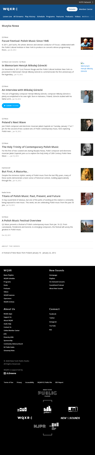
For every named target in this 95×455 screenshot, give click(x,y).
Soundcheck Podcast (56, 285)
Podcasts (69, 16)
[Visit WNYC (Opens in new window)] (22, 409)
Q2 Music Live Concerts (10, 62)
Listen (12, 105)
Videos (78, 16)
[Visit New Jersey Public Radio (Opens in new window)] (25, 426)
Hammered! (6, 168)
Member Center (86, 9)
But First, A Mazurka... (15, 171)
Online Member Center (12, 330)
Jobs (5, 334)
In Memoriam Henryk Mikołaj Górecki (24, 65)
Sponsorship (8, 340)
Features (60, 16)
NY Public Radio (9, 347)
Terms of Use (8, 382)
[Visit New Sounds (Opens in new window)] (70, 418)
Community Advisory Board (13, 344)
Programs (50, 16)
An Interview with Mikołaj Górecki (22, 90)
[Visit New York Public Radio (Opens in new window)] (47, 393)
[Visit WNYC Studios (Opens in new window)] (73, 409)
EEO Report (59, 382)
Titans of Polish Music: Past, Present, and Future (31, 196)
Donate (72, 9)
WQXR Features (9, 295)
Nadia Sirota (6, 192)
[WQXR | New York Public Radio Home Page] (10, 9)
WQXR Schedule (9, 278)
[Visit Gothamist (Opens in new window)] (47, 409)
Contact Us (7, 327)
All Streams (18, 16)
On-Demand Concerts (57, 282)
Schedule (41, 16)
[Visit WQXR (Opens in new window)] (25, 418)
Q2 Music (5, 37)
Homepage (53, 275)
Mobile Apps (8, 314)
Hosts (6, 285)
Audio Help (7, 324)
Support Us (8, 317)
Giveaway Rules (9, 350)
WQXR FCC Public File (44, 382)
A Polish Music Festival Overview (21, 220)
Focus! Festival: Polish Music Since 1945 (25, 41)
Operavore (7, 298)
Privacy (19, 382)
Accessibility (29, 382)
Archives (85, 16)
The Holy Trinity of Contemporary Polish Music (30, 147)
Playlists (52, 278)
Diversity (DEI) (8, 337)
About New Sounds (56, 288)
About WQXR (8, 320)
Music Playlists (9, 275)
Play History (30, 16)
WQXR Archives (9, 302)
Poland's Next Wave (14, 122)
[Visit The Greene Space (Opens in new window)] (70, 426)
